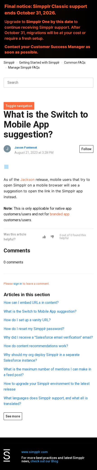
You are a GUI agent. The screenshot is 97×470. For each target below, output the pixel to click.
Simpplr (9, 62)
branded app (59, 214)
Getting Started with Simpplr (39, 62)
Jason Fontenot (25, 147)
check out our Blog (44, 461)
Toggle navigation (19, 106)
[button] (44, 237)
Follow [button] (86, 149)
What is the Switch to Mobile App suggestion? (40, 311)
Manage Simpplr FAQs (24, 67)
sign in (17, 283)
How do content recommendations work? (36, 346)
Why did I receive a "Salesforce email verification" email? (48, 337)
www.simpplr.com (34, 452)
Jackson (27, 179)
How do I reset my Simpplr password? (34, 329)
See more (13, 416)
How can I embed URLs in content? (31, 302)
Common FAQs (74, 62)
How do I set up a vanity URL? (27, 320)
